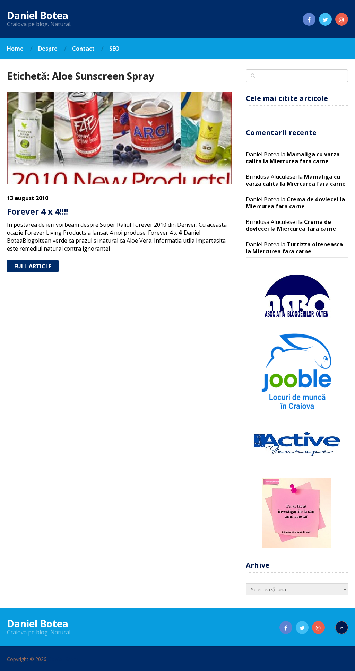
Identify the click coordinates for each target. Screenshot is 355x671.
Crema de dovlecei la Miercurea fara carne (295, 202)
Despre (48, 48)
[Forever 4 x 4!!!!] (119, 138)
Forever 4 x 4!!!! (37, 211)
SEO (114, 48)
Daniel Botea (37, 15)
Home (15, 48)
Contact (83, 48)
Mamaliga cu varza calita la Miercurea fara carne (293, 157)
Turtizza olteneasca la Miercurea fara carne (294, 248)
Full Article (32, 266)
